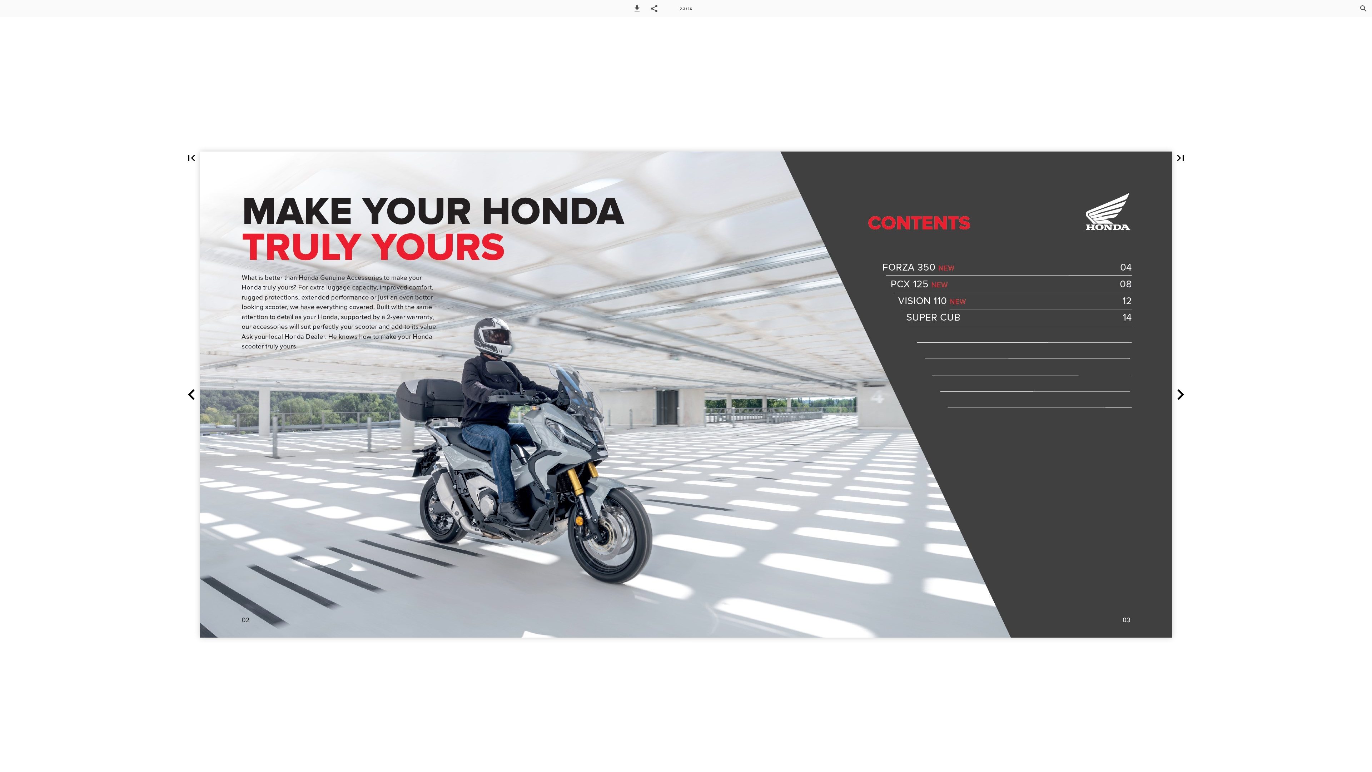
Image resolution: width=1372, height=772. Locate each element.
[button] (637, 8)
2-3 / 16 (686, 9)
